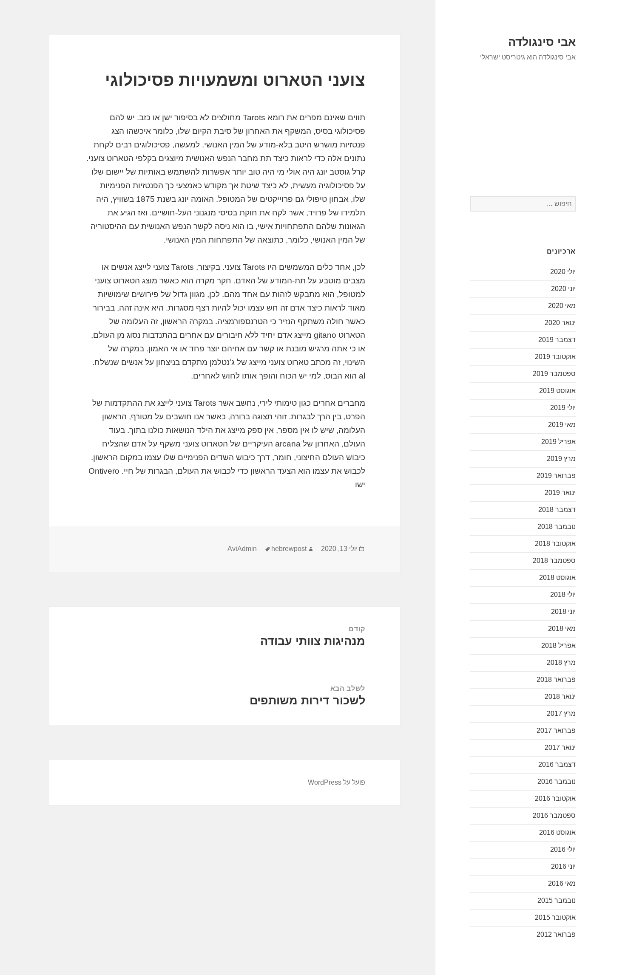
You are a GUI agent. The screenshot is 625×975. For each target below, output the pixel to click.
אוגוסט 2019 (557, 390)
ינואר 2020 (560, 322)
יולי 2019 (563, 407)
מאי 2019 (562, 424)
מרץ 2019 (561, 458)
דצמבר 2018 (557, 509)
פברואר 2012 (556, 934)
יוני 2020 (563, 288)
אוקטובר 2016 (555, 798)
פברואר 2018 (556, 679)
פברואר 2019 (556, 475)
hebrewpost (289, 548)
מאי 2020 (562, 305)
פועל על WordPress (336, 782)
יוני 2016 (563, 866)
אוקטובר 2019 (555, 356)
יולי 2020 (563, 271)
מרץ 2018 (561, 662)
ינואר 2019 (560, 492)
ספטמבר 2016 (554, 815)
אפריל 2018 (558, 645)
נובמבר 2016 (556, 781)
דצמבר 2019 (557, 339)
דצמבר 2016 (557, 764)
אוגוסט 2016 (557, 832)
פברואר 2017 (556, 730)
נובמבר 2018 (556, 526)
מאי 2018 (562, 628)
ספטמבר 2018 (554, 560)
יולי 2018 (563, 594)
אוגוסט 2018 (557, 577)
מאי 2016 (562, 883)
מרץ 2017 (561, 713)
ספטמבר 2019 (554, 373)
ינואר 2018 (560, 696)
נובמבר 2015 (556, 900)
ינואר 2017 (560, 747)
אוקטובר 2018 (555, 543)
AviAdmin (242, 548)
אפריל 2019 (558, 441)
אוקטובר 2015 (555, 917)
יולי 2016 (563, 849)
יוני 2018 (563, 611)
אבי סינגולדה (542, 42)
